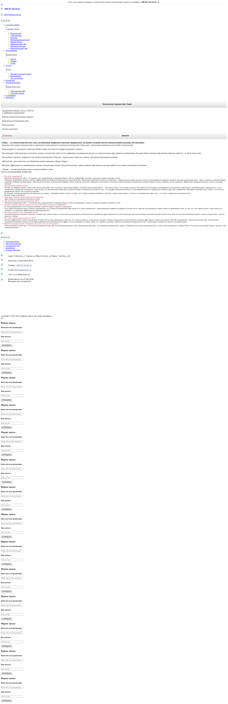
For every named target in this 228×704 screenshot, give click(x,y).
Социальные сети (13, 246)
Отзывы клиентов (13, 250)
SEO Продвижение (13, 244)
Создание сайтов (12, 242)
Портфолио (10, 248)
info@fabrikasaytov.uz (12, 15)
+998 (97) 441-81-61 (24, 265)
